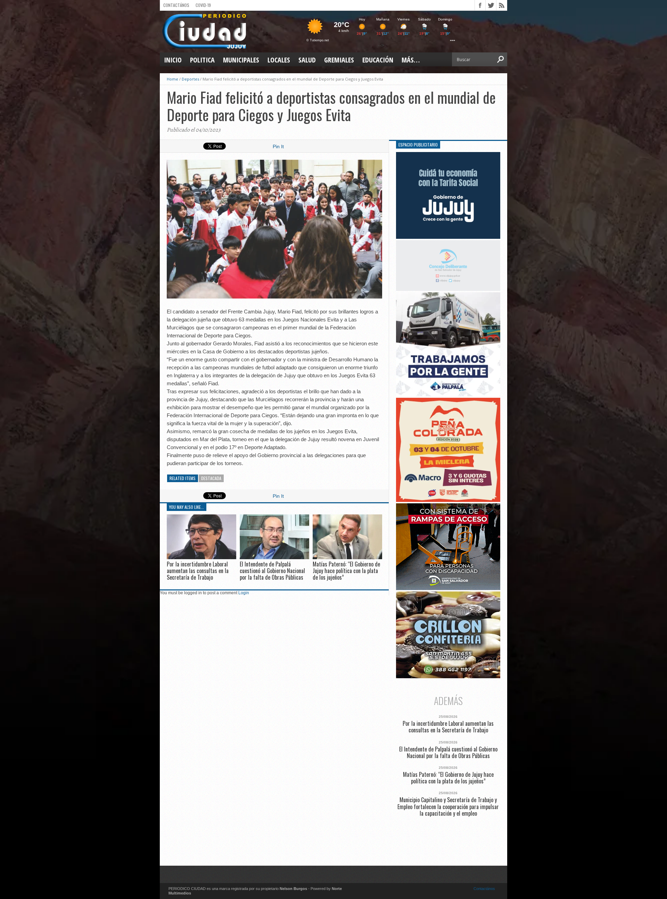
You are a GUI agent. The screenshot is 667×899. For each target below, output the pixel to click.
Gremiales (339, 60)
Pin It (278, 146)
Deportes (190, 79)
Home (172, 79)
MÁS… (411, 60)
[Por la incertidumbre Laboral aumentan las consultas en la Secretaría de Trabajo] (201, 557)
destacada (211, 478)
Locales (278, 60)
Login (243, 592)
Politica (202, 60)
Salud (307, 60)
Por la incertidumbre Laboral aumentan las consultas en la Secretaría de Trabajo (198, 570)
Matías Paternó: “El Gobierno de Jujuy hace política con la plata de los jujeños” (346, 570)
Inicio (173, 60)
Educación (377, 60)
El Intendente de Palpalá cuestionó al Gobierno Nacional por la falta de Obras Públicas (272, 570)
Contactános (484, 889)
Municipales (241, 60)
